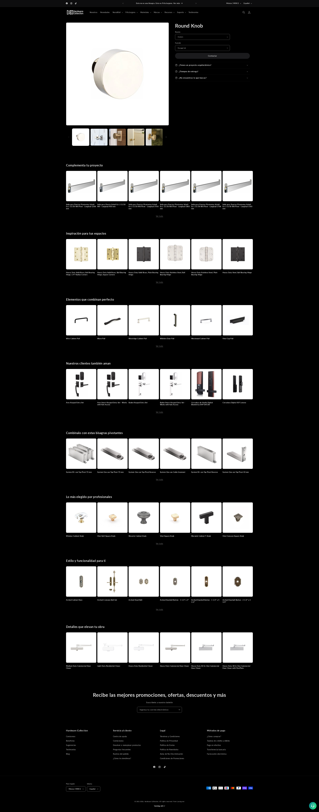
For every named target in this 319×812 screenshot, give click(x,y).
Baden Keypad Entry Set (138, 403)
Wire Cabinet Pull (73, 339)
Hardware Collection (152, 801)
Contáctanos (118, 741)
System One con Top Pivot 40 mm (236, 472)
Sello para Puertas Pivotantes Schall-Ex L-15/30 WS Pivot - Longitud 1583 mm (237, 206)
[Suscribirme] (179, 710)
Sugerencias (71, 745)
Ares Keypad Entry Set (75, 403)
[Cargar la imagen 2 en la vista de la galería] (99, 137)
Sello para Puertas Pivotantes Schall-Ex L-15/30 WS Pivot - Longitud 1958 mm (144, 206)
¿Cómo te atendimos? (122, 758)
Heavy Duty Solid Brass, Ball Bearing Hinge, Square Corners (111, 273)
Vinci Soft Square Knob (106, 536)
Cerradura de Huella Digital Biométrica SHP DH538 (202, 404)
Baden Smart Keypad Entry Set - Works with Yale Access (172, 404)
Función (178, 43)
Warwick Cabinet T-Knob (201, 536)
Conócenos (70, 736)
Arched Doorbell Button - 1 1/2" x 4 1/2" (205, 601)
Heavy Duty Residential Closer (141, 666)
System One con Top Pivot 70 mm (110, 472)
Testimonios (71, 749)
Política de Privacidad (169, 741)
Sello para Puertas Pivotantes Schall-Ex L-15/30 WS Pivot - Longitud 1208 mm (81, 206)
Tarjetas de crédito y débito (218, 741)
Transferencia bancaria (216, 749)
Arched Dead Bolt (135, 600)
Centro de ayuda (120, 736)
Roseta (177, 32)
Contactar (212, 56)
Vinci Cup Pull (228, 339)
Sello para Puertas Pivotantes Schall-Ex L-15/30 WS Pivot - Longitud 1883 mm (175, 206)
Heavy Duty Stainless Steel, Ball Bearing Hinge (172, 273)
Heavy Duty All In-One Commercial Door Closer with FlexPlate (236, 667)
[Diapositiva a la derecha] (166, 137)
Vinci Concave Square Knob (233, 536)
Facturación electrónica (217, 754)
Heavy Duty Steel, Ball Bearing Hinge (237, 272)
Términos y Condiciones (170, 736)
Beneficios (70, 741)
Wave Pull (101, 339)
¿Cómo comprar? (214, 736)
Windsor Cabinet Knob (75, 536)
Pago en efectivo (214, 745)
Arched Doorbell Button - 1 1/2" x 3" (174, 600)
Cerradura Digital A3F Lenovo (234, 403)
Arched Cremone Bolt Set (107, 600)
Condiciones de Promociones (172, 758)
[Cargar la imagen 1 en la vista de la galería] (80, 137)
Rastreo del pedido (121, 754)
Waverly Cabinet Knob (137, 536)
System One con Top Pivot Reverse (142, 472)
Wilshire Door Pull (167, 339)
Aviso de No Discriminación (171, 754)
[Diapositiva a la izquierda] (69, 137)
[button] (117, 12)
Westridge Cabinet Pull (138, 339)
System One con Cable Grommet (172, 472)
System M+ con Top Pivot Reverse (204, 472)
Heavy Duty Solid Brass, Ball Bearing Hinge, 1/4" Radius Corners (80, 273)
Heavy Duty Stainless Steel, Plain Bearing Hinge (204, 273)
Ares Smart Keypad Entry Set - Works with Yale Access (112, 404)
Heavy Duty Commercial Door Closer (174, 666)
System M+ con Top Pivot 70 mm (79, 472)
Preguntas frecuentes (122, 749)
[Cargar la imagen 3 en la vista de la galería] (117, 137)
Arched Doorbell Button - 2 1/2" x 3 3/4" (237, 601)
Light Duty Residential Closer (108, 666)
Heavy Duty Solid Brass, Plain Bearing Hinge (143, 273)
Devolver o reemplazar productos (127, 745)
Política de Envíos (167, 745)
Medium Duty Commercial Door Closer (78, 667)
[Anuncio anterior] (123, 3)
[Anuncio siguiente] (196, 3)
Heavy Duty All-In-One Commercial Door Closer (205, 667)
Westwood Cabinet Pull (200, 339)
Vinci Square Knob (167, 536)
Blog (68, 754)
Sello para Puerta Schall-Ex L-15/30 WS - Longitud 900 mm (111, 205)
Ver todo (159, 216)
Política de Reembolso (169, 749)
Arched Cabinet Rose (74, 600)
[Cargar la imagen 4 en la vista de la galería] (135, 137)
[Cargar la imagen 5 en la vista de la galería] (154, 137)
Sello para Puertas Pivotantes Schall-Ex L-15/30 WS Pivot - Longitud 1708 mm (206, 206)
